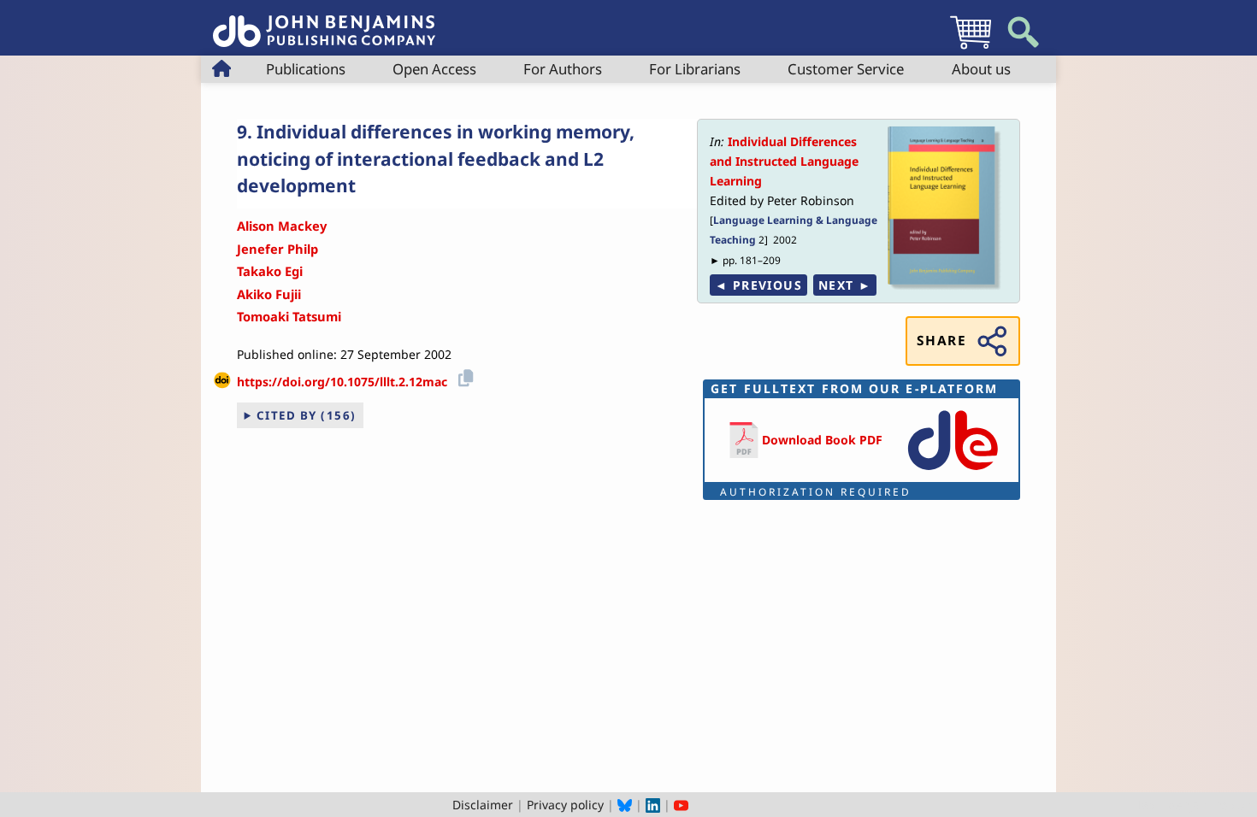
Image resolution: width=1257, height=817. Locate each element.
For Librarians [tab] (695, 69)
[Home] (324, 22)
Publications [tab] (305, 69)
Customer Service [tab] (846, 69)
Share (941, 341)
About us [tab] (981, 69)
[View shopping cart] (970, 48)
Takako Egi (270, 270)
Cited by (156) (307, 415)
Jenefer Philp (277, 248)
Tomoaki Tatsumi (289, 316)
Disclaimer (482, 804)
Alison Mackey (282, 225)
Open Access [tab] (434, 69)
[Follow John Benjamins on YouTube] (681, 804)
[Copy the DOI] (463, 375)
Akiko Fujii (269, 294)
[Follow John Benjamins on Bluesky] (624, 804)
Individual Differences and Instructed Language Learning (784, 161)
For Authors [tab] (562, 69)
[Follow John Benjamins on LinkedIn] (653, 804)
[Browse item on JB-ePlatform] (952, 471)
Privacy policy (565, 804)
